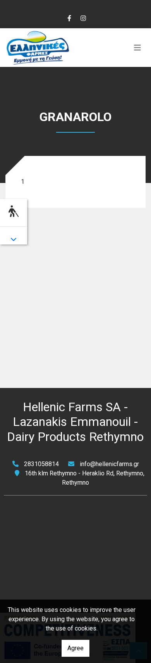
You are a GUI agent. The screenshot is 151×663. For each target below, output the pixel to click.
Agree (75, 648)
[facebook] (68, 17)
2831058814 (41, 464)
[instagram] (82, 17)
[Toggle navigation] (137, 47)
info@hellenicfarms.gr (109, 464)
